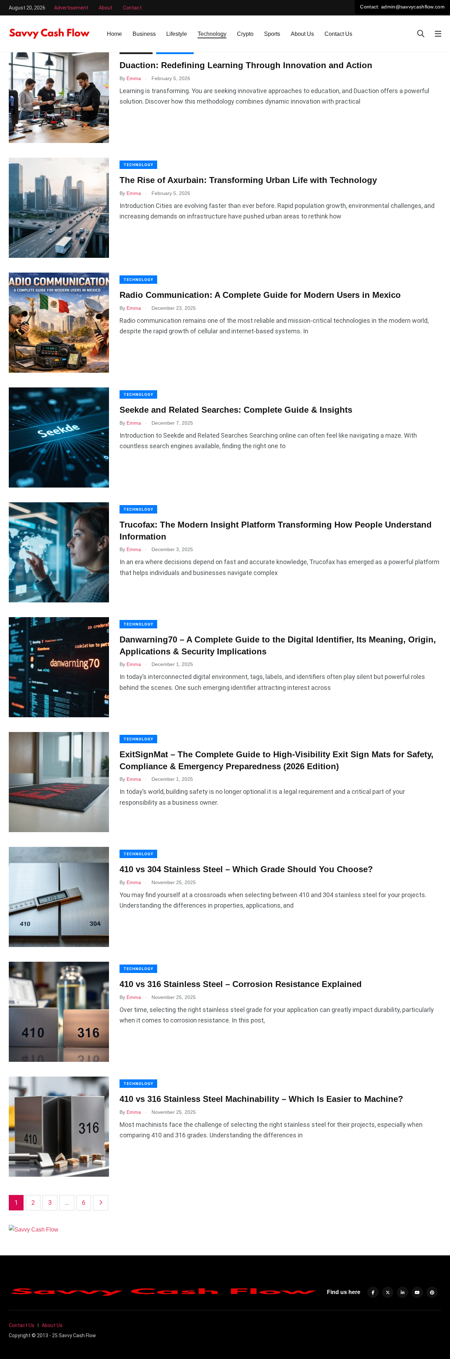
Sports (272, 34)
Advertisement (71, 8)
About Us (302, 34)
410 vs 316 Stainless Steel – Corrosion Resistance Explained (241, 984)
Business (144, 34)
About (105, 8)
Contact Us (338, 34)
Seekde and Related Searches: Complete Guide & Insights (236, 409)
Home (114, 34)
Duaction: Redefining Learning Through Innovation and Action (246, 65)
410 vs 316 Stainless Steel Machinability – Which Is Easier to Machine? (261, 1099)
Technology (212, 34)
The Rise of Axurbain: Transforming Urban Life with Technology (248, 180)
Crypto (245, 34)
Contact (132, 8)
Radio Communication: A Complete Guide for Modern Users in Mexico (260, 295)
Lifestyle (176, 34)
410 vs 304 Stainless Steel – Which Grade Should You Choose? (246, 869)
